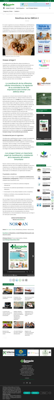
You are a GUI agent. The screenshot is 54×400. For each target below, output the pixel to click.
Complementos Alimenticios (19, 14)
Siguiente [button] (50, 352)
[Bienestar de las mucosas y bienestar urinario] (7, 324)
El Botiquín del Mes (46, 172)
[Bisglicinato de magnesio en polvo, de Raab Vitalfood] (39, 177)
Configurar (44, 392)
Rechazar (35, 392)
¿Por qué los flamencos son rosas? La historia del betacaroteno (18, 332)
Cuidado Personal (10, 8)
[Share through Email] (23, 280)
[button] (49, 8)
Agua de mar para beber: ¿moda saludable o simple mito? (29, 298)
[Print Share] (26, 280)
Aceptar (27, 392)
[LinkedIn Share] (17, 280)
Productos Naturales (46, 199)
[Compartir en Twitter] (13, 280)
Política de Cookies (6, 394)
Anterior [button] (4, 352)
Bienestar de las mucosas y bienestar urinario (7, 332)
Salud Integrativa (20, 8)
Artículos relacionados (8, 284)
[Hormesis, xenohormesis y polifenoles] (7, 290)
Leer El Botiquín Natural (31, 8)
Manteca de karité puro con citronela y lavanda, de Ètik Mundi (47, 170)
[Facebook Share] (10, 280)
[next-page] (5, 338)
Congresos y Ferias (7, 11)
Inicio (4, 14)
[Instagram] (48, 1)
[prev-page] (3, 338)
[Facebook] (46, 1)
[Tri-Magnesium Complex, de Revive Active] (39, 184)
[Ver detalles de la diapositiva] (21, 353)
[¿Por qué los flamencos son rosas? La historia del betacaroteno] (18, 324)
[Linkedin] (50, 1)
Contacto (16, 11)
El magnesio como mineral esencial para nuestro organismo (18, 298)
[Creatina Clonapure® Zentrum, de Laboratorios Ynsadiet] (39, 190)
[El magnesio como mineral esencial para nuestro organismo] (18, 290)
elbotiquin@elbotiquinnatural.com (27, 379)
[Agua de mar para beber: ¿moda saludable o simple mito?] (30, 290)
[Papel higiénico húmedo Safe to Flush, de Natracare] (39, 205)
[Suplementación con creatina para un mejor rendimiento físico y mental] (30, 305)
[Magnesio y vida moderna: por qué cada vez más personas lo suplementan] (30, 324)
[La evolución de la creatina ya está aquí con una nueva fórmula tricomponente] (7, 305)
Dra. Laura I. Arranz (10, 229)
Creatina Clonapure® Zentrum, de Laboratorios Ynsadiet (47, 190)
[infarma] (9, 353)
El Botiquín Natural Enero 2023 (12, 239)
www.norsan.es (20, 219)
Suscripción (6, 0)
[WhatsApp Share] (20, 280)
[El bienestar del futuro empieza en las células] (39, 198)
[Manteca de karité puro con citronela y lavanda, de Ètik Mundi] (39, 170)
